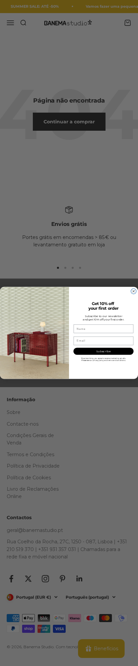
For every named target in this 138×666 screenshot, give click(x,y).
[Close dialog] (133, 291)
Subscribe (103, 351)
